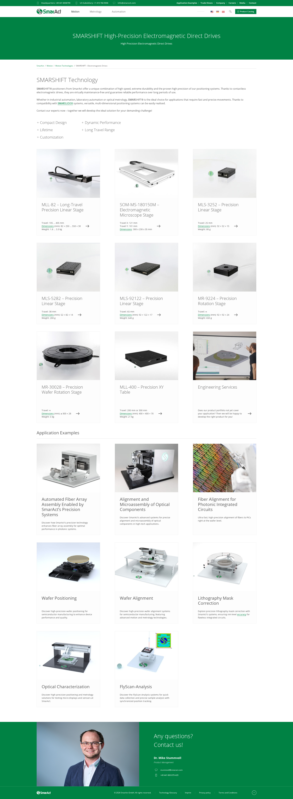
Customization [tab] (51, 137)
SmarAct (40, 65)
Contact (252, 3)
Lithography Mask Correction (215, 600)
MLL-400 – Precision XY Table (146, 377)
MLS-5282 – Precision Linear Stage (68, 283)
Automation (119, 11)
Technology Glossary (168, 792)
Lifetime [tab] (46, 129)
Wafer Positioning (59, 598)
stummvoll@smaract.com (171, 770)
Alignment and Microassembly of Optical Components (145, 504)
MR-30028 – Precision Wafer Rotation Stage (68, 377)
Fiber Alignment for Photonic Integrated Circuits (217, 504)
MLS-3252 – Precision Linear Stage (224, 192)
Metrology (95, 11)
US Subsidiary (94, 3)
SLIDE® (65, 103)
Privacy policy (205, 792)
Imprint (188, 792)
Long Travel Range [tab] (100, 129)
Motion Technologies (64, 65)
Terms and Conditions (228, 792)
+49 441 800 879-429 (169, 775)
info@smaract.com (127, 3)
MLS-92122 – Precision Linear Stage (146, 283)
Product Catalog (247, 11)
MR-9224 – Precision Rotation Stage (224, 283)
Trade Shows (207, 3)
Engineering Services (224, 377)
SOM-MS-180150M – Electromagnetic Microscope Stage (146, 192)
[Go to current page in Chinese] (223, 11)
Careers (232, 3)
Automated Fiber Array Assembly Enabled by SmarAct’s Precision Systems (64, 506)
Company (220, 3)
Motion (75, 11)
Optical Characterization (66, 686)
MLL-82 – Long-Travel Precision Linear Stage (68, 192)
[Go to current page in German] (217, 11)
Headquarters (55, 3)
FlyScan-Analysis (136, 686)
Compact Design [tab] (53, 122)
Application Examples (187, 3)
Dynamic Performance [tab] (103, 122)
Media (242, 3)
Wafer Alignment (136, 598)
